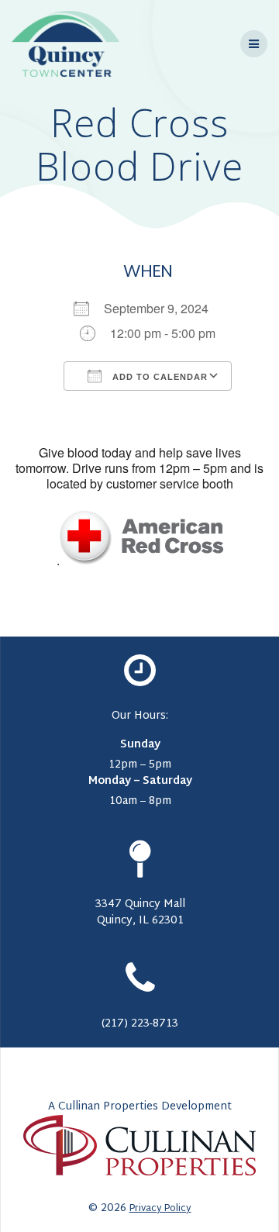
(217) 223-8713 (140, 1024)
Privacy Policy (160, 1208)
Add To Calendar (158, 376)
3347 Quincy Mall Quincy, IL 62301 (140, 912)
